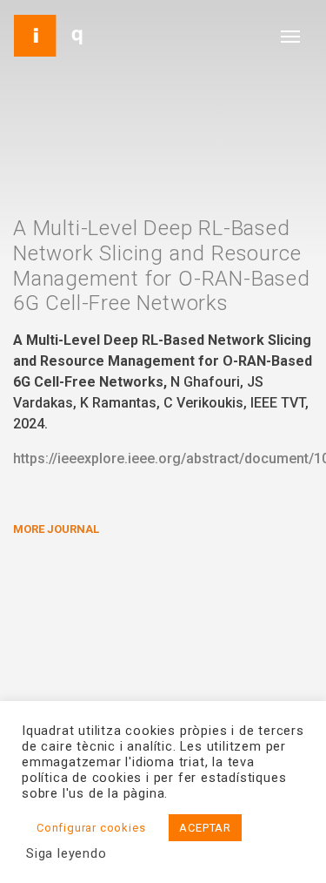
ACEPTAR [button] (205, 827)
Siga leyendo (66, 853)
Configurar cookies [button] (91, 827)
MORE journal (56, 529)
